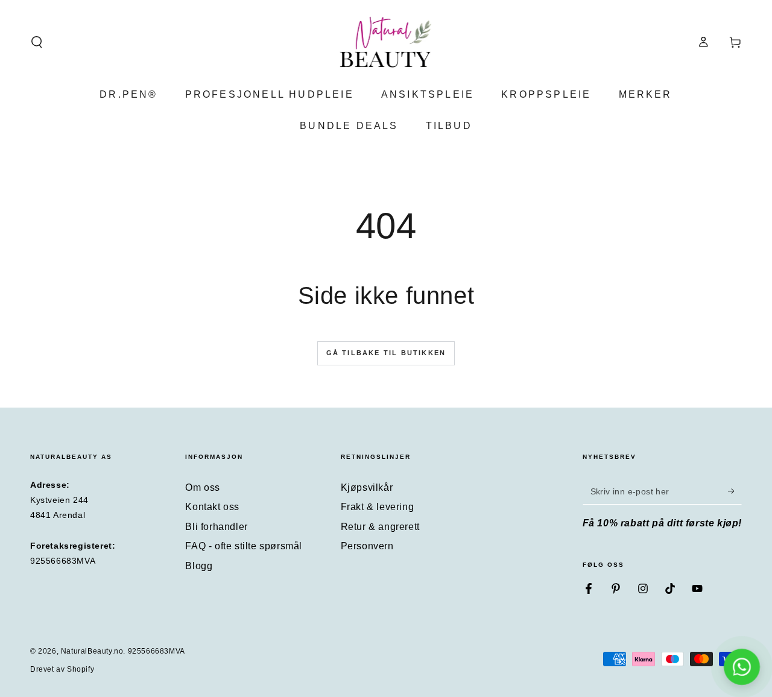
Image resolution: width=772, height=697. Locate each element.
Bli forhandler (216, 527)
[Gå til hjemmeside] (386, 42)
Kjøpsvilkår (367, 487)
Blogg (198, 566)
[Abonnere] (735, 491)
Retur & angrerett (380, 527)
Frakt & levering (377, 507)
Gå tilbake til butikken (386, 352)
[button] (36, 42)
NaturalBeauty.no (92, 651)
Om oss (202, 487)
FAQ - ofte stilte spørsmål (243, 546)
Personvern (367, 546)
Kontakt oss (212, 507)
